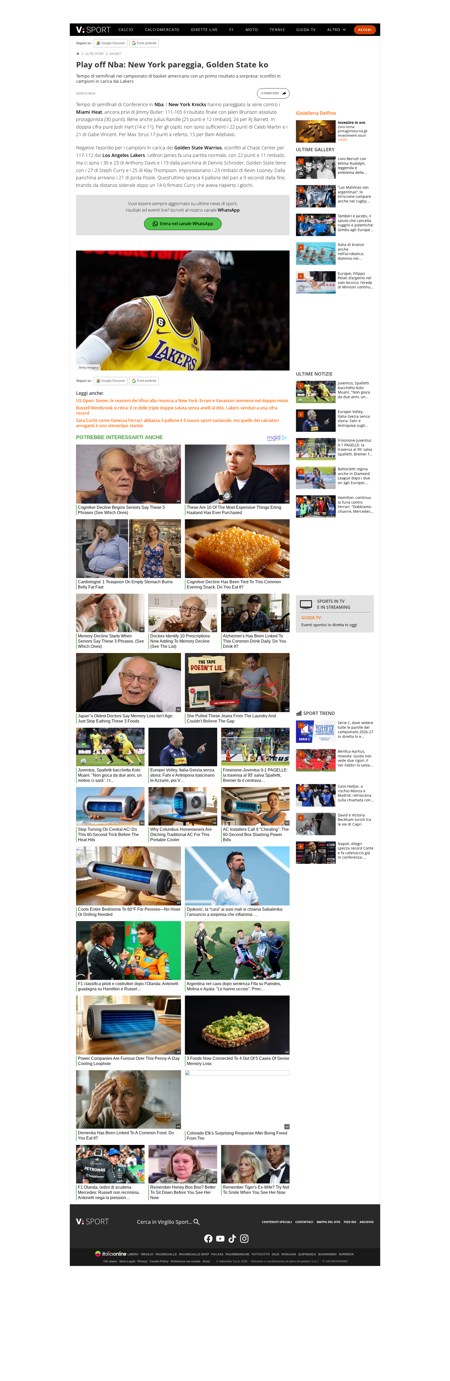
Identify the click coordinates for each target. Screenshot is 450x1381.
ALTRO (334, 29)
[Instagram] (244, 1241)
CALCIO (125, 29)
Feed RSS (350, 1222)
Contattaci (304, 1222)
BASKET (115, 54)
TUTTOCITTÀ (260, 1254)
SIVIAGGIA (288, 1254)
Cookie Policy (159, 1261)
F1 (231, 29)
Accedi (365, 30)
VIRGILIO (147, 1254)
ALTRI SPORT (94, 54)
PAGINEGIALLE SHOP (194, 1254)
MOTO (252, 29)
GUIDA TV (306, 29)
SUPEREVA (346, 1254)
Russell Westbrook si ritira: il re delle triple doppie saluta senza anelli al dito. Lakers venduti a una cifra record (176, 410)
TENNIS (277, 29)
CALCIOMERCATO (162, 29)
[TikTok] (232, 1241)
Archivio (367, 1222)
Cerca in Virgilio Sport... (164, 1221)
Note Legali (127, 1261)
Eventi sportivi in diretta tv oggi (329, 624)
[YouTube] (220, 1241)
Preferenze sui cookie (185, 1261)
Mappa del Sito (328, 1222)
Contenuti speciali (277, 1222)
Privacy (142, 1261)
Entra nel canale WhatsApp (186, 223)
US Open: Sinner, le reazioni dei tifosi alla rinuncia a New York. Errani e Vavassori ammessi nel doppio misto (182, 400)
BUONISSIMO (327, 1254)
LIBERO (133, 1254)
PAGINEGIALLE (166, 1254)
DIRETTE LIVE (204, 29)
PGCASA (217, 1254)
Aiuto (206, 1261)
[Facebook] (208, 1241)
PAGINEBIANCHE (237, 1254)
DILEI (275, 1254)
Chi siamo (110, 1261)
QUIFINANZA (307, 1254)
